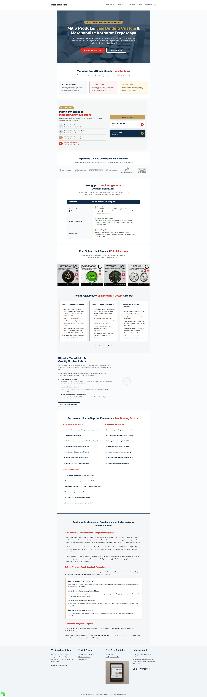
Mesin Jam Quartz (84, 657)
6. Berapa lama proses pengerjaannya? (76, 457)
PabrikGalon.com (121, 694)
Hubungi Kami (148, 4)
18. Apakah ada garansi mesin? (74, 492)
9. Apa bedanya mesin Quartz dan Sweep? (119, 435)
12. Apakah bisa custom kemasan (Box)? (119, 452)
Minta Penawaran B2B (92, 50)
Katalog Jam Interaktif (112, 657)
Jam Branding (82, 659)
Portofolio (132, 4)
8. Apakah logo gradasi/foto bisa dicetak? (119, 430)
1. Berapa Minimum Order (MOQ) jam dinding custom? (81, 430)
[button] (59, 171)
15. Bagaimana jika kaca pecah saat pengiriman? (79, 475)
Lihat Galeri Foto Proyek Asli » (103, 346)
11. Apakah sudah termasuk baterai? (117, 446)
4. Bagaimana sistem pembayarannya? (76, 446)
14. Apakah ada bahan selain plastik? (117, 463)
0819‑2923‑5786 (145, 655)
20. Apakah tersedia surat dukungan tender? (78, 503)
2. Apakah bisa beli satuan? (72, 435)
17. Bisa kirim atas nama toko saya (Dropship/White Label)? (83, 486)
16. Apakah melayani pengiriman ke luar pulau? (79, 481)
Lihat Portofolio (110, 655)
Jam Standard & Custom (86, 655)
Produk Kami (121, 4)
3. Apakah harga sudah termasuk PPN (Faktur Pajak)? (81, 441)
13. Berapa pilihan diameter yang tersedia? (119, 457)
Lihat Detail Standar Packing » (69, 404)
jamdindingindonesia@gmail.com (143, 659)
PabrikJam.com (59, 5)
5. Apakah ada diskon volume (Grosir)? (76, 452)
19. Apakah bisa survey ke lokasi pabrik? (77, 497)
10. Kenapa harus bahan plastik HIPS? (117, 441)
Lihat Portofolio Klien (116, 50)
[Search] (155, 4)
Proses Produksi (110, 4)
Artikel (141, 4)
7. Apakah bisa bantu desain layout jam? (76, 463)
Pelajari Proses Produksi (59, 665)
